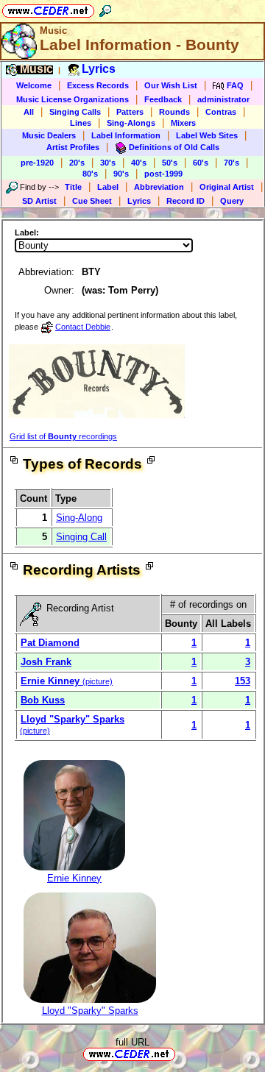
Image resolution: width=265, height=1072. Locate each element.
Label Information (125, 135)
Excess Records (98, 85)
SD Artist (39, 200)
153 (242, 680)
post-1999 (163, 173)
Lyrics (139, 200)
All (29, 111)
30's (108, 162)
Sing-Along (79, 517)
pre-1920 (37, 162)
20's (77, 162)
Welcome (34, 85)
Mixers (183, 122)
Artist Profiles (72, 147)
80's (90, 173)
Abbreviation (159, 186)
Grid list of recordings (63, 436)
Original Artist (226, 186)
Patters (130, 111)
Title (73, 186)
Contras (220, 111)
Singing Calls (75, 111)
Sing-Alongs (131, 122)
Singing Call (81, 536)
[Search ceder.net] (105, 8)
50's (169, 162)
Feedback (163, 99)
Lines (80, 122)
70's (231, 162)
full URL (132, 1042)
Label (108, 186)
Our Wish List (170, 85)
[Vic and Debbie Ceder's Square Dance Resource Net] (48, 8)
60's (200, 162)
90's (121, 173)
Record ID (185, 200)
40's (138, 162)
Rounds (174, 111)
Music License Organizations (72, 99)
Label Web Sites (207, 135)
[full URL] (181, 1053)
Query (232, 200)
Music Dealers (49, 135)
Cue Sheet (92, 200)
